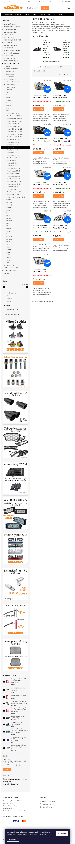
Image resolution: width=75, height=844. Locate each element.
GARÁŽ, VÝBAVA (9, 35)
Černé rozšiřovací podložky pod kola (15, 779)
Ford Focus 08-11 (12, 150)
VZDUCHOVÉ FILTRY (10, 271)
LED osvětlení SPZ (12, 79)
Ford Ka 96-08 (12, 163)
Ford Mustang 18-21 (13, 189)
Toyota (8, 257)
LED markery (10, 77)
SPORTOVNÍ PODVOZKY (12, 53)
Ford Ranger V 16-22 (13, 195)
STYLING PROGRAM (10, 58)
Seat (8, 244)
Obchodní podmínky (10, 806)
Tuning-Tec (7, 781)
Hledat (45, 8)
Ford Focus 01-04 (13, 145)
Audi (7, 92)
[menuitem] (12, 14)
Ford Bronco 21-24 (13, 113)
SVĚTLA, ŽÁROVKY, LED (11, 61)
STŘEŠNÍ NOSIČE (9, 56)
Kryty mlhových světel (10, 784)
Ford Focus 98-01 (12, 153)
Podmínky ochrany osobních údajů (15, 811)
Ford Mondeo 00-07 (14, 168)
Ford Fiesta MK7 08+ (14, 140)
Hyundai (9, 202)
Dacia (8, 103)
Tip (9, 301)
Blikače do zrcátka (12, 69)
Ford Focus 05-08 (13, 147)
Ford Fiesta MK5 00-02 (14, 134)
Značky (6, 273)
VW (7, 263)
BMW (8, 98)
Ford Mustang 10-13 (13, 184)
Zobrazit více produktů (51, 61)
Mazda (8, 218)
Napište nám (7, 808)
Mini (7, 223)
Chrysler (9, 208)
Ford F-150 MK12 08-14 (14, 121)
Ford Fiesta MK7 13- (13, 142)
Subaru (8, 247)
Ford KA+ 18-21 (11, 166)
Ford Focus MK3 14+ (13, 158)
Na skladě (11, 293)
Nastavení (13, 839)
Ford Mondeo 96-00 (14, 179)
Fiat (7, 108)
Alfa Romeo (10, 90)
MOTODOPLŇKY (9, 43)
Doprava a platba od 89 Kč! (35, 1)
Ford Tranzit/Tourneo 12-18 (16, 197)
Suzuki (8, 250)
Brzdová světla (11, 71)
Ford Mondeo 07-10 (13, 171)
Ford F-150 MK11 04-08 (14, 119)
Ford (7, 111)
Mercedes (9, 221)
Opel (8, 231)
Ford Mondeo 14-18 (13, 176)
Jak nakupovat (8, 803)
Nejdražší (59, 67)
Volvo (8, 260)
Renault (9, 239)
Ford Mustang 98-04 (14, 192)
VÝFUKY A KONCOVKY (11, 268)
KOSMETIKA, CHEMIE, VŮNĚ (12, 40)
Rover (8, 242)
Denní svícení (10, 74)
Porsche (9, 236)
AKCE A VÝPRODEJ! (10, 24)
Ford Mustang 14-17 (13, 187)
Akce (9, 296)
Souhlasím (61, 833)
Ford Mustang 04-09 (14, 181)
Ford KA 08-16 (11, 160)
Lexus (8, 215)
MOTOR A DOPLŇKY (10, 45)
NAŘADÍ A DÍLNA (9, 48)
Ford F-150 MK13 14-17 (14, 124)
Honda (8, 200)
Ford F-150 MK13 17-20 (14, 126)
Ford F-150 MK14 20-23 (14, 129)
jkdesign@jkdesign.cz (49, 801)
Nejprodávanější (39, 71)
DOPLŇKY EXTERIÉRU (10, 29)
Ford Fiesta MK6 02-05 (14, 137)
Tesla (8, 255)
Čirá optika (6, 759)
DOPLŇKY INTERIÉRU (10, 32)
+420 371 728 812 (48, 804)
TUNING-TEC (12, 310)
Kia (7, 213)
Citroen (9, 100)
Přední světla (10, 87)
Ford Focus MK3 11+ (13, 155)
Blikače (8, 66)
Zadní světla (10, 265)
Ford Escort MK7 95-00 (14, 116)
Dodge (8, 105)
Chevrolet (9, 205)
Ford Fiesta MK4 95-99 (14, 132)
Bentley (9, 95)
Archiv (7, 769)
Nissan (8, 229)
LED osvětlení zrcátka (13, 82)
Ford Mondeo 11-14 (13, 174)
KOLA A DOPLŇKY (9, 37)
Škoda (8, 252)
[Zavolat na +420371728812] (6, 1)
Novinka (10, 299)
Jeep (8, 210)
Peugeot (9, 234)
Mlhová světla (10, 84)
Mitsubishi (9, 226)
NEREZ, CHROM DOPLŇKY (12, 50)
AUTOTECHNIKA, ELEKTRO (12, 27)
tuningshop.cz (47, 807)
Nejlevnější (48, 67)
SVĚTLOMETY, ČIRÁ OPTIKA (12, 64)
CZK (60, 1)
